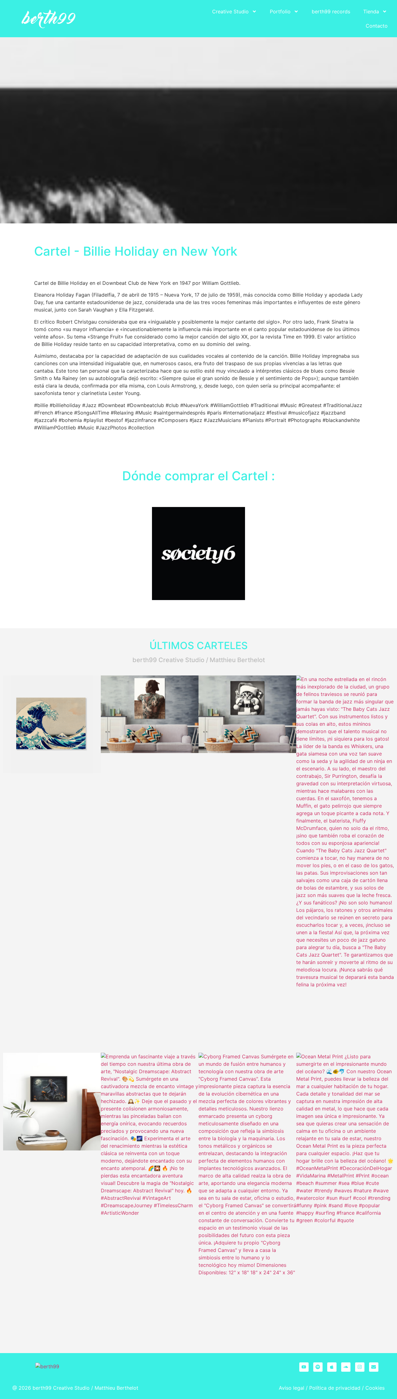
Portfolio (280, 11)
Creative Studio (230, 11)
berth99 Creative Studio (61, 1388)
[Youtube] (304, 1367)
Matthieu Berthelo (115, 1388)
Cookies (375, 1388)
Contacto (377, 26)
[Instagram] (359, 1367)
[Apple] (332, 1367)
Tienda (371, 11)
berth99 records (331, 11)
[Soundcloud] (345, 1367)
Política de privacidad (334, 1388)
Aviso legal (291, 1388)
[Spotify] (318, 1367)
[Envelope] (373, 1367)
